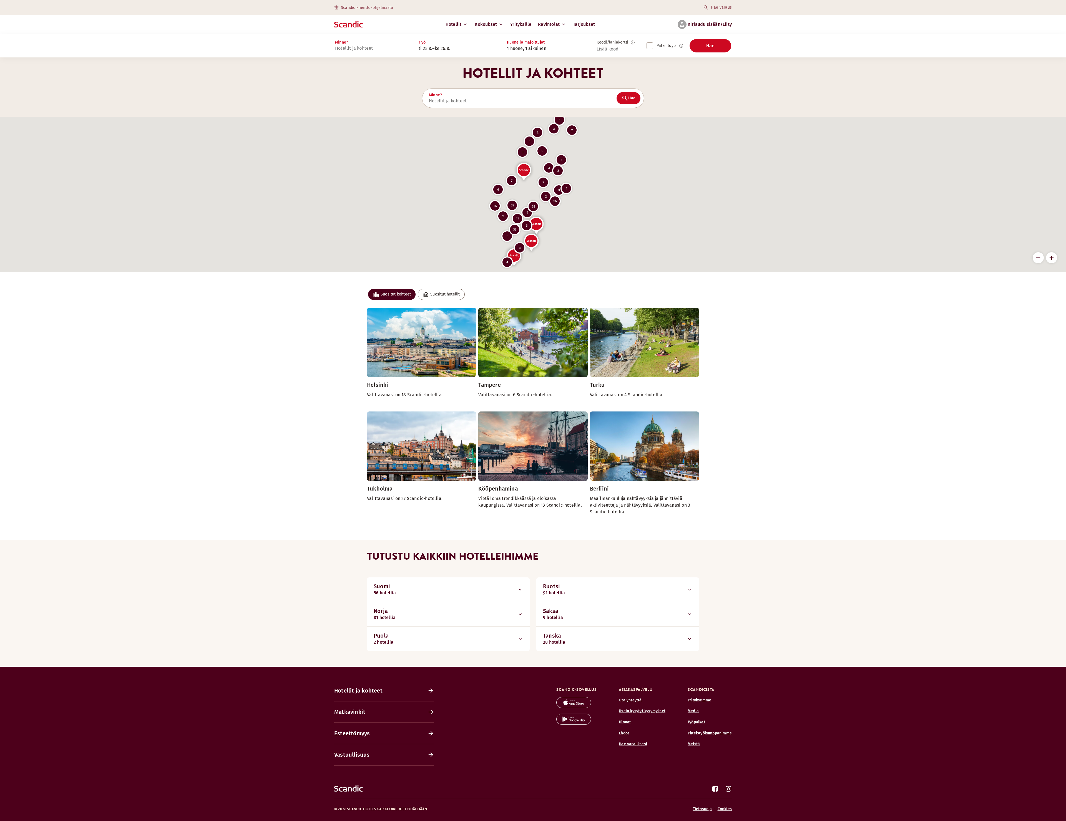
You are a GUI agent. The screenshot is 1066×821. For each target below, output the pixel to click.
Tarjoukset (584, 24)
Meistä (694, 744)
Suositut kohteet (396, 294)
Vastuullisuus (352, 754)
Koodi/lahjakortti (612, 42)
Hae (710, 45)
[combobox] (371, 48)
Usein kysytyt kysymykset (642, 711)
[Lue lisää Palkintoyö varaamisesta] (681, 45)
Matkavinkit (349, 712)
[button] (537, 132)
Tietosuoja (702, 809)
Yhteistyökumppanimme (710, 733)
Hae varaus (721, 7)
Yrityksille (520, 24)
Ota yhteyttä (630, 700)
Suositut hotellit (445, 294)
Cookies (725, 809)
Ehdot (624, 733)
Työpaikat (696, 722)
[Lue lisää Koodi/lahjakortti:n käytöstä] (632, 42)
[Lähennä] (1051, 257)
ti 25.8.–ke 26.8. (434, 48)
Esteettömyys (352, 733)
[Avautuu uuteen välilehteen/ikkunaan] (573, 706)
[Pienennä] (1038, 257)
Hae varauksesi (633, 744)
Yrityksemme (699, 700)
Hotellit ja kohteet (358, 690)
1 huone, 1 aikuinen (526, 48)
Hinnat (625, 722)
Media (693, 711)
